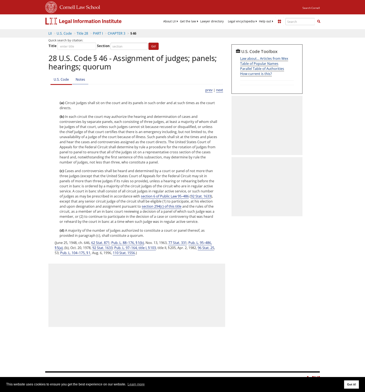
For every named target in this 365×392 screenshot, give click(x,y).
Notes (80, 79)
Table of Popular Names (259, 63)
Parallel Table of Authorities (262, 68)
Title (52, 46)
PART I (98, 33)
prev (208, 90)
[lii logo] (92, 21)
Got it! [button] (351, 384)
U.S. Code (64, 33)
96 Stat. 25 (206, 247)
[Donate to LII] (279, 21)
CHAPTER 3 (116, 33)
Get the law (188, 21)
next (219, 90)
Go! (153, 46)
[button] (318, 21)
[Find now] (319, 21)
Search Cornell (311, 8)
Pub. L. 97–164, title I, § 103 (135, 247)
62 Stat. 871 (100, 242)
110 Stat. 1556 (124, 252)
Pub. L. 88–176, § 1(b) (127, 242)
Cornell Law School (78, 6)
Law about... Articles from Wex (264, 58)
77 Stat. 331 (177, 242)
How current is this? (256, 73)
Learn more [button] (136, 384)
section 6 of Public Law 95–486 (165, 196)
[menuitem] (169, 21)
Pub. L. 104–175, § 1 (75, 252)
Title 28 (82, 33)
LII (50, 33)
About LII (169, 21)
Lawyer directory (212, 21)
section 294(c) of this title (161, 206)
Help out (265, 21)
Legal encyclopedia (241, 21)
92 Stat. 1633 (201, 196)
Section (103, 46)
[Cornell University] (51, 6)
